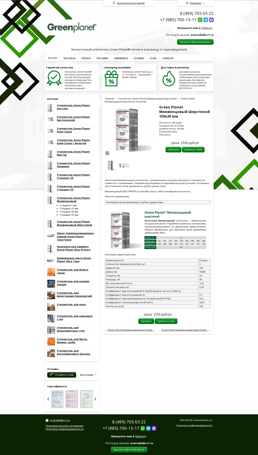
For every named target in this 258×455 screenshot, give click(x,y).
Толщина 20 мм (68, 211)
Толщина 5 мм (68, 205)
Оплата (86, 57)
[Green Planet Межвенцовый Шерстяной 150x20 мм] (130, 130)
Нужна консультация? (131, 3)
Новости (168, 57)
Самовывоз (121, 57)
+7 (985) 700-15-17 (178, 19)
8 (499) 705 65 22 (197, 13)
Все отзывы (86, 374)
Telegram (206, 28)
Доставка (102, 57)
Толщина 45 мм (68, 214)
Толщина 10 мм (68, 208)
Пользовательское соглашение (64, 425)
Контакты (70, 57)
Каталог (53, 57)
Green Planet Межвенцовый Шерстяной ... (131, 330)
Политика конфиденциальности (65, 429)
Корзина (195, 3)
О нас (153, 57)
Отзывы (139, 57)
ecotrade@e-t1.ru (60, 420)
